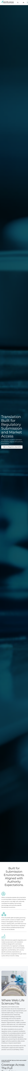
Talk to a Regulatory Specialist (12, 447)
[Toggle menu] (23, 2)
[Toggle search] (17, 2)
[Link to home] (7, 2)
